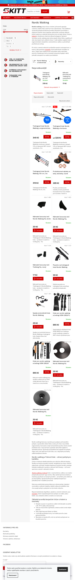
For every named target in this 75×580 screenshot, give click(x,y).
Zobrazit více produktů (51, 87)
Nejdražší (60, 93)
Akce (9, 41)
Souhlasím (62, 569)
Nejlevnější (50, 93)
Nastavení (12, 575)
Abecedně (51, 97)
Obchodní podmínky (9, 534)
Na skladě (11, 38)
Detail (47, 137)
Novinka (10, 43)
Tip (8, 46)
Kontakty (6, 531)
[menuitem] (6, 17)
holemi (34, 36)
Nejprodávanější (39, 97)
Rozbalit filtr (14, 50)
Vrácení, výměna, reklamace (11, 539)
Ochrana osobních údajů (10, 536)
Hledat (45, 11)
